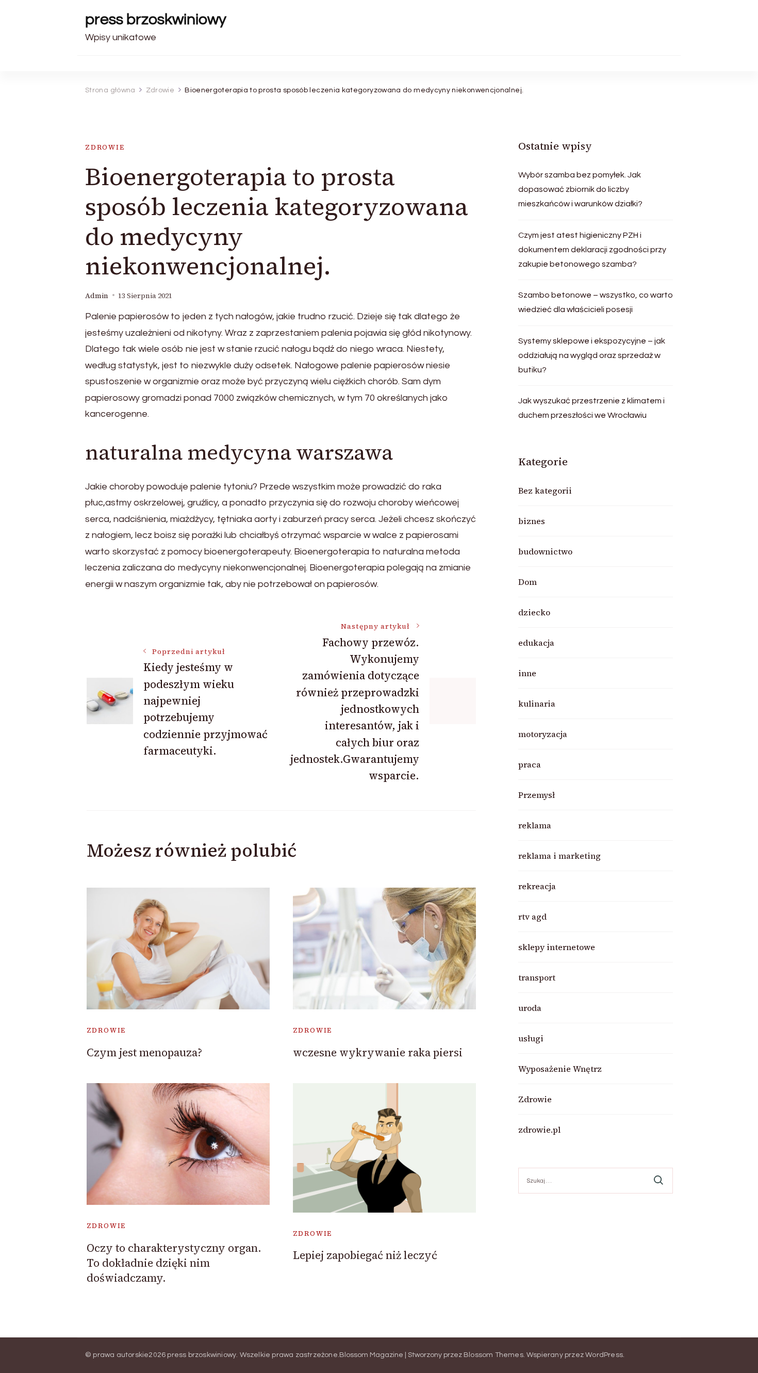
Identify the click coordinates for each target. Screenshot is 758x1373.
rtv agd (532, 916)
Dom (527, 581)
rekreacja (537, 886)
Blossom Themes (493, 1355)
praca (529, 764)
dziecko (534, 612)
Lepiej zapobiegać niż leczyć (365, 1255)
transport (536, 977)
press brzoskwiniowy (155, 19)
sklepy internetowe (556, 947)
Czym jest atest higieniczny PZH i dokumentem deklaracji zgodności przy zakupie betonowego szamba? (592, 249)
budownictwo (545, 551)
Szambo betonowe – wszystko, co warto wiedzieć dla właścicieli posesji (595, 302)
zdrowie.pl (539, 1129)
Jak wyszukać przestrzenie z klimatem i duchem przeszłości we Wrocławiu (591, 408)
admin (96, 296)
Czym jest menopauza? (144, 1052)
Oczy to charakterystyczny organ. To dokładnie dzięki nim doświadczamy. (174, 1263)
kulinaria (536, 703)
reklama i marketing (559, 855)
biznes (531, 521)
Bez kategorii (545, 490)
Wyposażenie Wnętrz (560, 1068)
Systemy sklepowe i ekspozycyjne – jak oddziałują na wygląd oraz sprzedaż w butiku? (591, 355)
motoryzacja (542, 734)
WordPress (604, 1355)
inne (527, 673)
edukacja (536, 642)
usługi (530, 1038)
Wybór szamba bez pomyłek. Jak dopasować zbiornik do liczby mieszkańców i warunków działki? (580, 189)
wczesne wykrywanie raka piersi (378, 1052)
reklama (534, 825)
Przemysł (536, 794)
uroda (529, 1008)
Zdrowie (105, 147)
